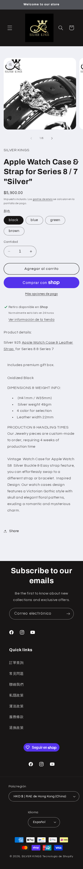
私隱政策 (16, 695)
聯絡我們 (16, 684)
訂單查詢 (16, 663)
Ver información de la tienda (32, 319)
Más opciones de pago (41, 294)
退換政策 (16, 728)
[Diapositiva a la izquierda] (31, 138)
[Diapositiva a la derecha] (52, 138)
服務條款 (16, 717)
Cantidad (11, 241)
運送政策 (16, 706)
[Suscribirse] (68, 613)
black (13, 220)
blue (34, 220)
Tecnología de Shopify (57, 856)
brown (14, 231)
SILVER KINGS (32, 856)
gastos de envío (43, 199)
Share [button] (14, 531)
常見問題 (16, 673)
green (55, 220)
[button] (9, 27)
